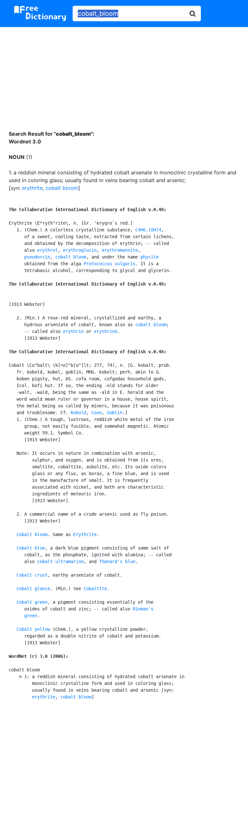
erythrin (73, 331)
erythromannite (120, 250)
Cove (96, 412)
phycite (149, 256)
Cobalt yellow (33, 629)
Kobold (78, 412)
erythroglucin (80, 250)
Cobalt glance (33, 588)
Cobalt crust (31, 575)
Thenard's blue (117, 561)
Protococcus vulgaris (109, 263)
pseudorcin (37, 256)
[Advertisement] (124, 74)
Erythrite (85, 534)
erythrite (32, 188)
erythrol (47, 250)
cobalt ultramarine (60, 561)
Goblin (114, 412)
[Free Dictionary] (40, 13)
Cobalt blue (30, 548)
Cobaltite (95, 588)
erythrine (105, 331)
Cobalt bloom (31, 534)
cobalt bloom (62, 188)
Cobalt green (31, 602)
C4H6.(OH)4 (148, 229)
